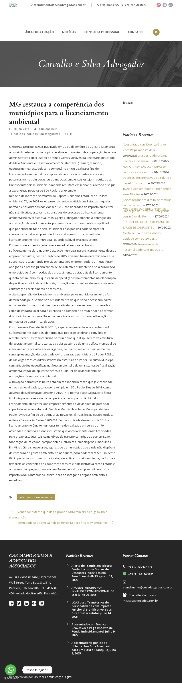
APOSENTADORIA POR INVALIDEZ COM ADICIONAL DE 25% (92, 591)
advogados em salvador (36, 497)
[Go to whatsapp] (10, 669)
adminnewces (48, 129)
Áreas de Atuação (39, 32)
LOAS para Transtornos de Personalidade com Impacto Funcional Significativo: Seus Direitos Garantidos (91, 607)
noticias (32, 134)
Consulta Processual (102, 32)
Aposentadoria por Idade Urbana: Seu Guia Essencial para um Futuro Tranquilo (90, 646)
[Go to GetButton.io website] (11, 678)
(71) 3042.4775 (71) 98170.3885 (122, 5)
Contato (135, 32)
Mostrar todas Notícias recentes (144, 209)
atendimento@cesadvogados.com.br (59, 5)
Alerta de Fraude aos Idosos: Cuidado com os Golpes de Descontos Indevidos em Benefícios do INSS (91, 571)
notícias (19, 134)
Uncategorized (50, 134)
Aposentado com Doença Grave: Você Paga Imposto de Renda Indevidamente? (92, 627)
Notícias (69, 32)
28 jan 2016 (22, 129)
